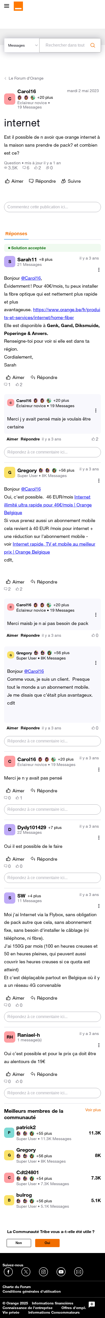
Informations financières (52, 1303)
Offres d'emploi (74, 1307)
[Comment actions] (99, 269)
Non (19, 1243)
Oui (47, 1243)
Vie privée (11, 1312)
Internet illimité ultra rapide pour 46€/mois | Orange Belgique (48, 504)
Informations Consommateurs (54, 1312)
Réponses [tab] (16, 233)
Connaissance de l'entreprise (27, 1307)
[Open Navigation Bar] (8, 6)
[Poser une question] (92, 1305)
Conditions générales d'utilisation (32, 1291)
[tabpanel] (52, 671)
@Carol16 (31, 278)
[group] (11, 167)
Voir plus (93, 1110)
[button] (12, 439)
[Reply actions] (96, 410)
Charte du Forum (17, 1286)
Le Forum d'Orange (26, 78)
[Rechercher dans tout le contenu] (93, 45)
